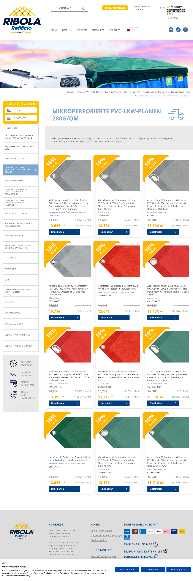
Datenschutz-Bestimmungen (107, 535)
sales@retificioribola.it (60, 536)
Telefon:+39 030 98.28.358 (62, 530)
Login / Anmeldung (101, 530)
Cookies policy (99, 540)
